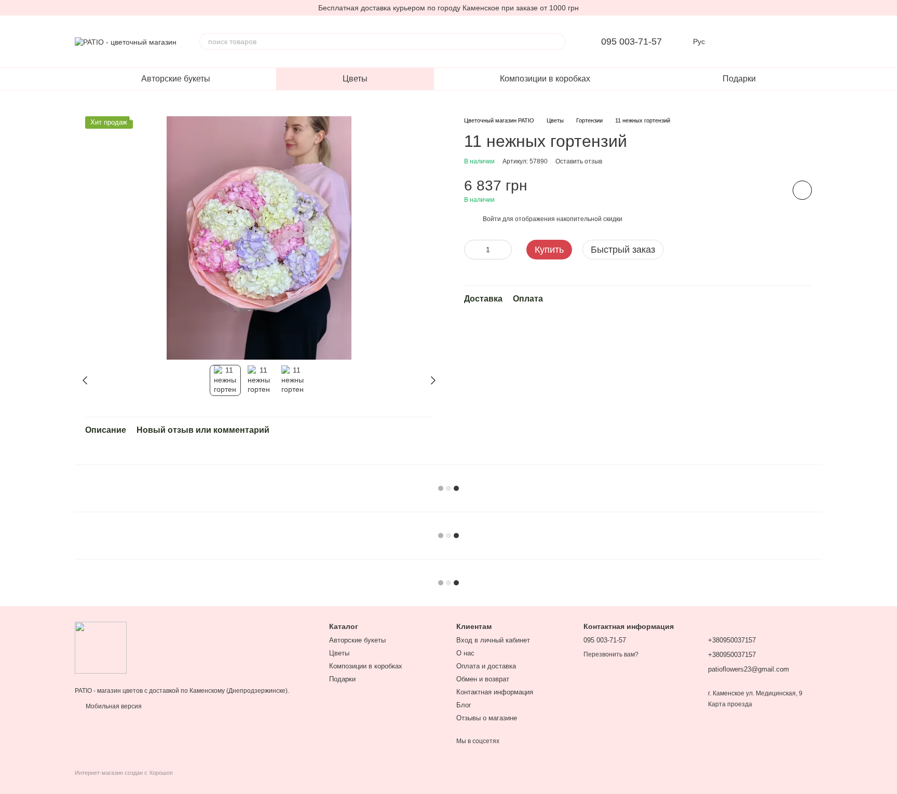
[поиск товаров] (557, 41)
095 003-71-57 (631, 41)
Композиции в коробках (545, 78)
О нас (465, 653)
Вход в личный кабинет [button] (493, 640)
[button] (889, 8)
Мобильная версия (113, 706)
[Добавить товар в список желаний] (802, 190)
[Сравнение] (733, 41)
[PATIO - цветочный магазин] (101, 647)
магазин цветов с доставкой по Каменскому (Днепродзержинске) (192, 690)
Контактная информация (494, 692)
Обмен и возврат (482, 679)
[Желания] (760, 41)
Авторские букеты (175, 78)
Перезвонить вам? (610, 654)
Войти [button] (492, 219)
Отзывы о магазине (486, 718)
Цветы (355, 78)
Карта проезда (730, 704)
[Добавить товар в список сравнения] (773, 190)
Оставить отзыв (578, 162)
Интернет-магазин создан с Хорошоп (124, 773)
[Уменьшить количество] (472, 249)
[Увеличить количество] (504, 249)
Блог (463, 705)
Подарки (739, 78)
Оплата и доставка (486, 666)
